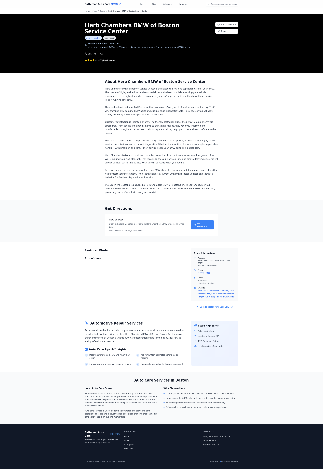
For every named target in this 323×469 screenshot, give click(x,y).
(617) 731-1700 (95, 53)
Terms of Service (211, 444)
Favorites (183, 4)
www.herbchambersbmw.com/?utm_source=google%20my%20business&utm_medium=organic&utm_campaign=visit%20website (140, 45)
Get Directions (202, 225)
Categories (167, 4)
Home (142, 4)
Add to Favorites (228, 24)
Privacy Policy (209, 440)
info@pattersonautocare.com (217, 436)
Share (223, 31)
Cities (154, 4)
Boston (102, 11)
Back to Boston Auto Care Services (216, 306)
